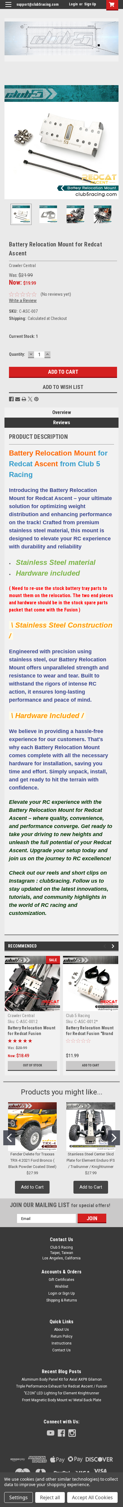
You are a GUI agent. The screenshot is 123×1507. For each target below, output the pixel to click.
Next (114, 142)
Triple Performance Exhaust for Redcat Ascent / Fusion (61, 1386)
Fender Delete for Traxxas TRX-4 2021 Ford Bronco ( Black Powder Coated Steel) (32, 1160)
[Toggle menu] (8, 8)
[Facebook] (11, 399)
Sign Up (90, 4)
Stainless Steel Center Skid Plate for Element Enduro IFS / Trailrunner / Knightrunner (91, 1160)
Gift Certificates (61, 1280)
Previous (8, 142)
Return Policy (62, 1336)
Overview (61, 412)
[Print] (23, 399)
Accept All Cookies (92, 1497)
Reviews (61, 422)
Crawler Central (21, 1015)
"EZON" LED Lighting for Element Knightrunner (61, 1393)
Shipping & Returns (61, 1300)
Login (73, 4)
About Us (61, 1329)
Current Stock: (23, 336)
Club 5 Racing (78, 1015)
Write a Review (23, 300)
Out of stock (32, 1065)
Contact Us (61, 1350)
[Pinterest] (36, 399)
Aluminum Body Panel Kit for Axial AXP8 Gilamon (61, 1379)
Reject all (50, 1497)
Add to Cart (90, 1065)
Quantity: (17, 354)
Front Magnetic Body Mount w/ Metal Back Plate (61, 1400)
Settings (18, 1497)
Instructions (62, 1343)
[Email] (17, 399)
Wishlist (61, 1286)
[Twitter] (30, 399)
